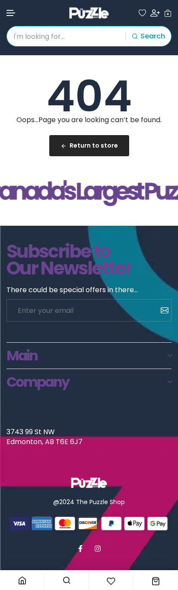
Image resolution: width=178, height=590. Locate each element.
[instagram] (97, 548)
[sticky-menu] (22, 580)
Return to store (94, 145)
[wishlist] (142, 13)
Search (152, 36)
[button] (11, 13)
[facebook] (80, 548)
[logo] (89, 13)
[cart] (168, 13)
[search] (66, 580)
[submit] (161, 310)
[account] (155, 13)
